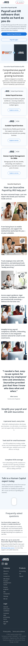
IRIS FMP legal (5, 622)
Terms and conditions (19, 631)
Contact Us (6, 576)
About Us (6, 571)
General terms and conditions (6, 609)
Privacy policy (7, 631)
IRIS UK (5, 599)
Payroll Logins (14, 40)
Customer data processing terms (6, 616)
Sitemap (5, 596)
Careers (5, 574)
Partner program (5, 588)
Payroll (21, 576)
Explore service (14, 110)
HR (20, 574)
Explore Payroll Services (14, 34)
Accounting (22, 571)
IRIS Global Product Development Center (7, 582)
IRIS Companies (6, 593)
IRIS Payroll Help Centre (7, 548)
